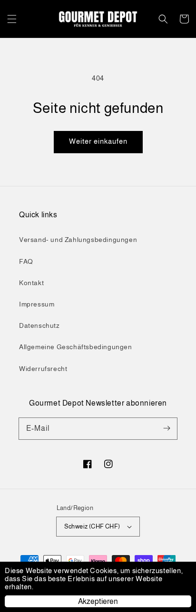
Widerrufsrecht (43, 368)
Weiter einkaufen (98, 141)
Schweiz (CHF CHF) (92, 526)
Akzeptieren (98, 601)
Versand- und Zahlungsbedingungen (78, 239)
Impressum (36, 304)
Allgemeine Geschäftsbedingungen (75, 347)
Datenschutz (39, 325)
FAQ (26, 261)
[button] (11, 19)
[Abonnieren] (166, 428)
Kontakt (31, 283)
